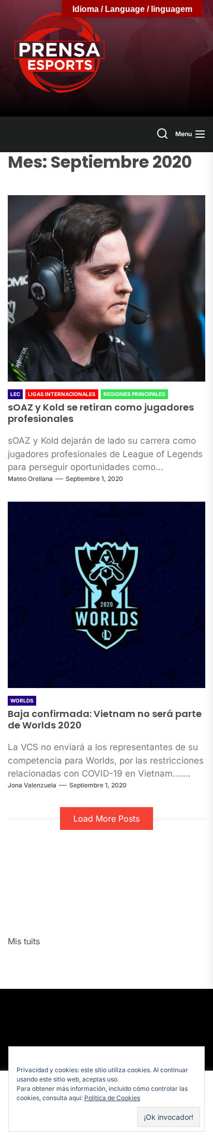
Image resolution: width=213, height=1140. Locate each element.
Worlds (22, 700)
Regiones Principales (134, 394)
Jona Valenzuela (32, 785)
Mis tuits (24, 941)
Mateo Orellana (30, 479)
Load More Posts (106, 818)
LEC (15, 394)
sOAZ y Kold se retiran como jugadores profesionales (101, 413)
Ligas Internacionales (62, 394)
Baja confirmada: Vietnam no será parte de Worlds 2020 (105, 719)
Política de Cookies (112, 1098)
